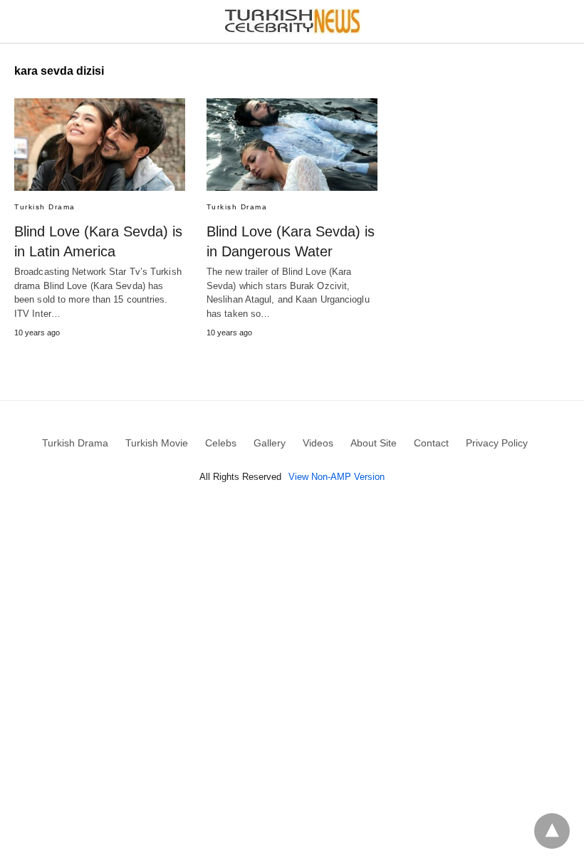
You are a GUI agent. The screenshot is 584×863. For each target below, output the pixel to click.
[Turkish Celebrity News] (292, 21)
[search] (563, 22)
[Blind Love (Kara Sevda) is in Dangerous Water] (292, 144)
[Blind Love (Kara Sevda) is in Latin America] (99, 144)
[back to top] (552, 831)
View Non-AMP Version (336, 476)
